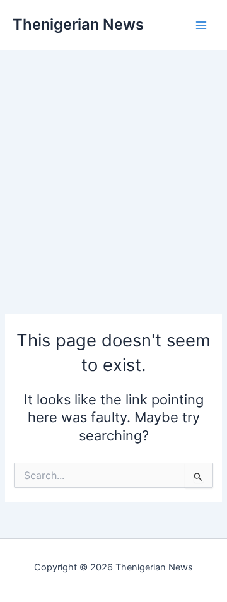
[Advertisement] (113, 164)
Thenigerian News (78, 24)
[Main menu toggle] (201, 25)
